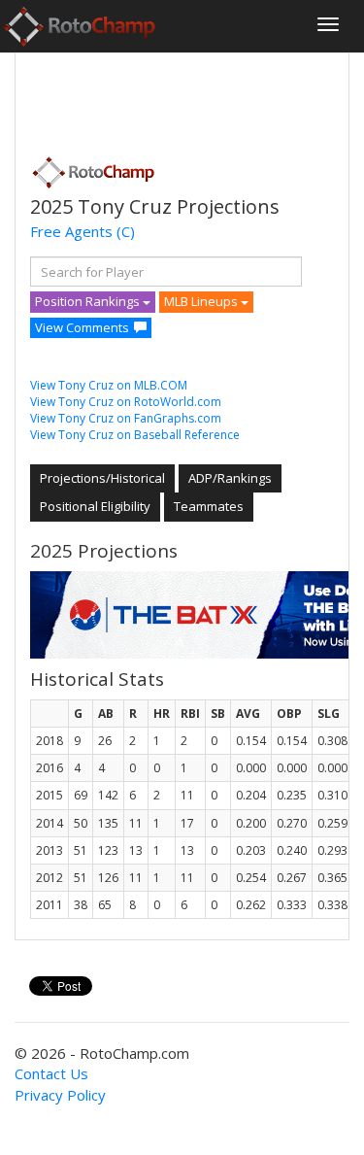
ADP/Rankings (230, 478)
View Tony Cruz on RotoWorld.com (125, 401)
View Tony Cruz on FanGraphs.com (125, 418)
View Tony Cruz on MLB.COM (108, 385)
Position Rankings (89, 301)
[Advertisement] (185, 98)
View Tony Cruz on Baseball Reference (135, 434)
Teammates (209, 506)
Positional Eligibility (95, 506)
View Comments (82, 327)
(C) (125, 231)
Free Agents (71, 231)
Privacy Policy (60, 1094)
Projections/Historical (102, 478)
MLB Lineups (202, 301)
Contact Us (51, 1073)
